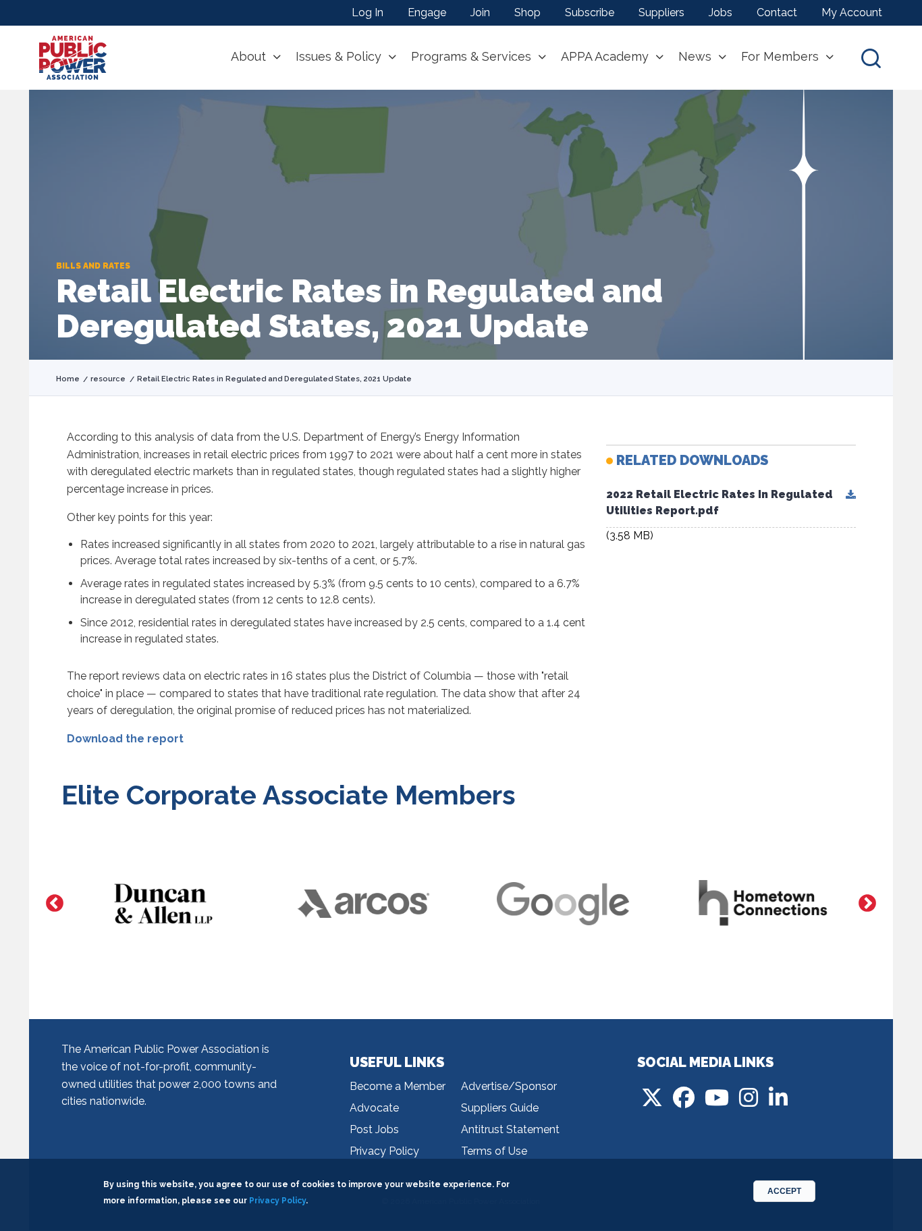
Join (480, 12)
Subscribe (589, 12)
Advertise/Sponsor (509, 1086)
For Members (780, 57)
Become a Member (397, 1086)
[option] (161, 903)
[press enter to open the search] (871, 58)
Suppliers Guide (500, 1107)
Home (68, 379)
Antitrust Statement (510, 1129)
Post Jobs (374, 1129)
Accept (784, 1191)
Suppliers (661, 12)
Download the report (125, 738)
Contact (777, 12)
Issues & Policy (338, 57)
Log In (367, 12)
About (248, 57)
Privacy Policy (384, 1151)
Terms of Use (494, 1151)
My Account (851, 12)
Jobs (720, 12)
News (694, 57)
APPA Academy (605, 57)
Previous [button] (55, 903)
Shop (527, 12)
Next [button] (867, 903)
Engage (427, 12)
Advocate (374, 1107)
